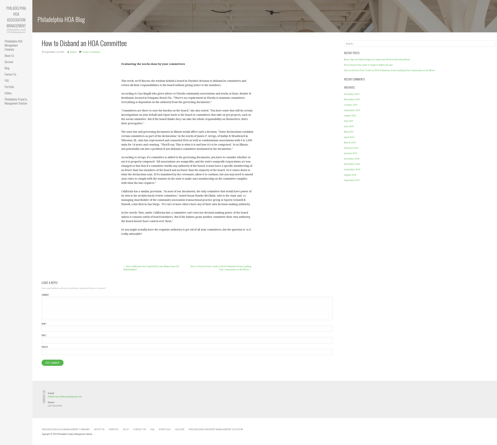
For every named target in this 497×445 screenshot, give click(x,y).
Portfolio (9, 86)
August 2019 (350, 115)
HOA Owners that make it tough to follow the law (368, 65)
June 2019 (349, 126)
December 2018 (351, 159)
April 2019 (349, 137)
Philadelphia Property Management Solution (16, 101)
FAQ (7, 80)
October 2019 (350, 105)
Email (44, 335)
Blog (7, 68)
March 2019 (350, 142)
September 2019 (352, 110)
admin (73, 52)
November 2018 (352, 164)
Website (45, 346)
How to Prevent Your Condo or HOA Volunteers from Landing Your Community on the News (389, 70)
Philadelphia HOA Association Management (16, 17)
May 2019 (348, 132)
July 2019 (348, 121)
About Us (9, 55)
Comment (45, 294)
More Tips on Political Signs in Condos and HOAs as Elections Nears (377, 59)
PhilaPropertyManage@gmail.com (65, 396)
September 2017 (352, 180)
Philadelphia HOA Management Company (13, 45)
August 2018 (350, 175)
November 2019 (352, 99)
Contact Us (10, 74)
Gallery (8, 93)
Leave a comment (91, 52)
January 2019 (350, 153)
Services (9, 61)
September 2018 (352, 169)
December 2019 (351, 94)
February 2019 (351, 148)
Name (44, 323)
